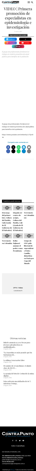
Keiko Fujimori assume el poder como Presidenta (18, 246)
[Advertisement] (18, 101)
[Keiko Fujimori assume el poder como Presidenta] (18, 235)
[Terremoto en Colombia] (7, 235)
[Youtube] (23, 440)
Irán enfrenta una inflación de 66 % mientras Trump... (17, 382)
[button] (32, 2)
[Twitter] (19, 440)
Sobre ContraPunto (18, 446)
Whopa (13, 470)
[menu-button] (28, 2)
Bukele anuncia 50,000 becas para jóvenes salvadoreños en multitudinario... (17, 344)
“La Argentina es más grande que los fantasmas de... (18, 353)
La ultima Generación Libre (14, 360)
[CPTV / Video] (18, 280)
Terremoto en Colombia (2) (29, 215)
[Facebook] (13, 440)
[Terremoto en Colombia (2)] (29, 207)
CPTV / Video (18, 288)
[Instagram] (16, 440)
